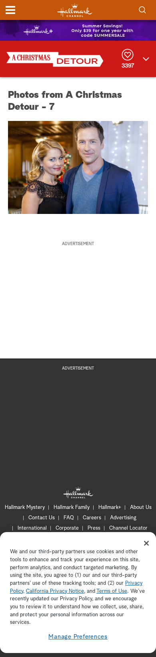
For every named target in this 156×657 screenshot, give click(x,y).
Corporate (67, 528)
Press (94, 528)
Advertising (123, 517)
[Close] (146, 543)
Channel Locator (128, 528)
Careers (92, 517)
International (32, 528)
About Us (141, 507)
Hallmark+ (109, 507)
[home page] (75, 10)
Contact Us (41, 517)
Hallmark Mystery (25, 507)
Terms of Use (111, 591)
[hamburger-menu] (10, 10)
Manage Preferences (78, 637)
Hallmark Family (72, 507)
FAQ (69, 517)
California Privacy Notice (55, 591)
